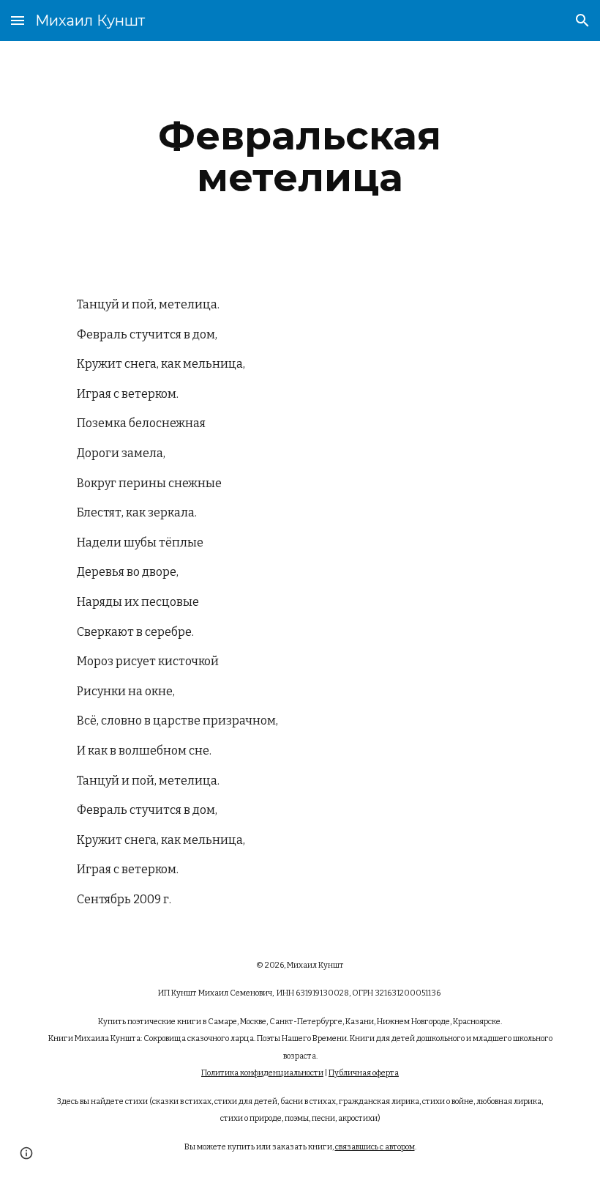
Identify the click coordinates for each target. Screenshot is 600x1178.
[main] (300, 156)
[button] (17, 20)
